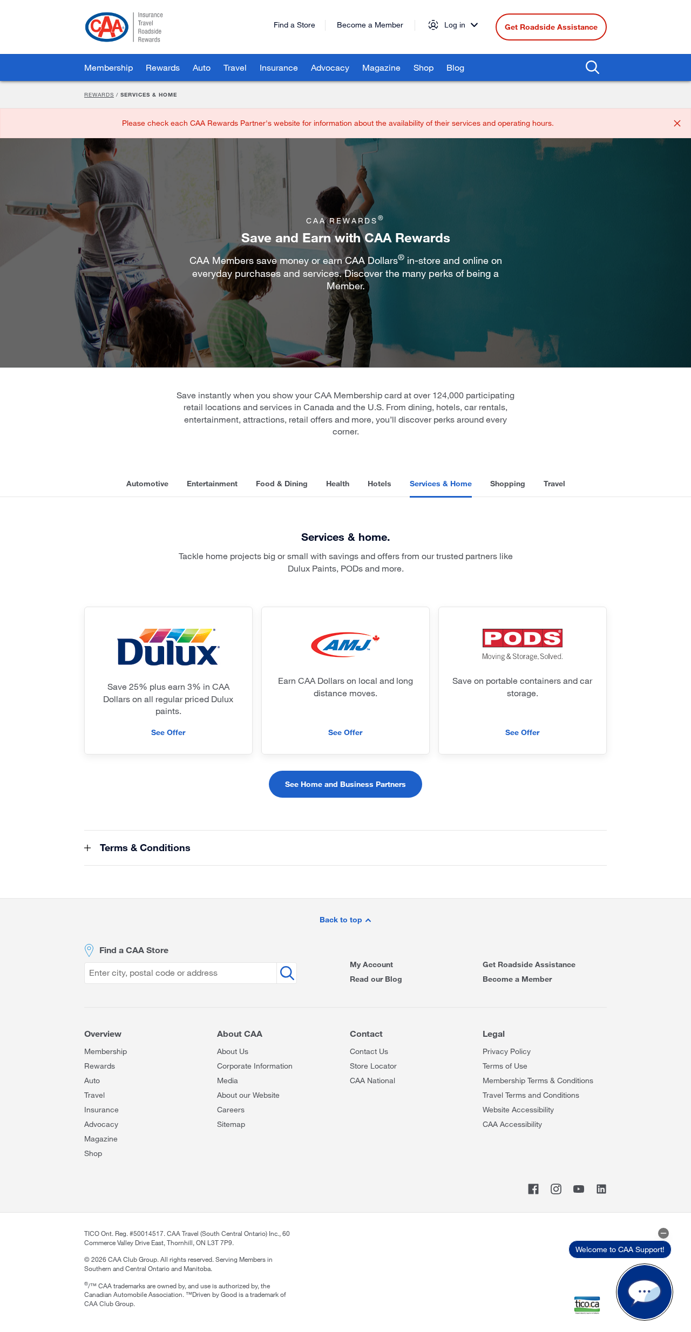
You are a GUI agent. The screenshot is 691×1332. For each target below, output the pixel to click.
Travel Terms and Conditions (531, 1094)
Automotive (147, 483)
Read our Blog (376, 978)
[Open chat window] (645, 1292)
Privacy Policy (507, 1051)
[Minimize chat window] (663, 1233)
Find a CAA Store (133, 949)
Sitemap (231, 1124)
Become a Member (370, 24)
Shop (423, 67)
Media (227, 1080)
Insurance (279, 67)
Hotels (379, 483)
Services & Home (441, 483)
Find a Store (294, 24)
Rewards (163, 67)
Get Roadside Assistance (551, 26)
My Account (371, 964)
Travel (235, 67)
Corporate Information (255, 1065)
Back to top (342, 919)
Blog (455, 67)
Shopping (507, 483)
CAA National (372, 1080)
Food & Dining (282, 483)
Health (337, 483)
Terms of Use (505, 1065)
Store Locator (373, 1065)
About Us (232, 1051)
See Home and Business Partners (345, 784)
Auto (202, 67)
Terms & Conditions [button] (144, 847)
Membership (108, 67)
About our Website (248, 1094)
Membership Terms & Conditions (538, 1080)
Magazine (381, 67)
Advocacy (330, 67)
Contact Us (369, 1051)
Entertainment (212, 483)
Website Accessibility (518, 1109)
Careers (231, 1109)
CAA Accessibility (512, 1124)
